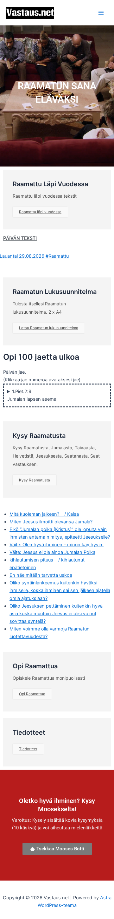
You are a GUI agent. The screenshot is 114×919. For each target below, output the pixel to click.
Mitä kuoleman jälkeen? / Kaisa (44, 514)
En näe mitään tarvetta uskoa (41, 575)
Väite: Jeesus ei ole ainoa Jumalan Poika (52, 552)
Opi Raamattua (32, 693)
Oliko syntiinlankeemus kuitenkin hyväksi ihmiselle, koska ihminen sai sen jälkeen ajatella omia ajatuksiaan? (60, 590)
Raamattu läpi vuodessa (40, 211)
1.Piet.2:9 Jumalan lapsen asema (31, 395)
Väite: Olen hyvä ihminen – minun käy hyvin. (57, 545)
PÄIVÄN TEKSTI (20, 238)
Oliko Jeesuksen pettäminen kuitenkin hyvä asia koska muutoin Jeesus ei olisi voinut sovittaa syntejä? (56, 613)
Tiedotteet (28, 748)
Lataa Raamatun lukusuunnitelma (48, 327)
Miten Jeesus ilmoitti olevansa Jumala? (51, 522)
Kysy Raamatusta (34, 480)
